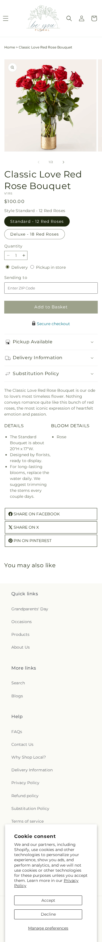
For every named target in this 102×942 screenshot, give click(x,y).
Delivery (20, 267)
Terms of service (27, 821)
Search (18, 682)
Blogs (17, 695)
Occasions (21, 621)
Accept (48, 900)
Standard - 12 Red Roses (37, 221)
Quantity (13, 246)
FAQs (16, 731)
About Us (20, 647)
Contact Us (22, 744)
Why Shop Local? (28, 757)
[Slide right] (63, 162)
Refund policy (25, 795)
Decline (48, 914)
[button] (69, 18)
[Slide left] (38, 162)
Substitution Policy (30, 808)
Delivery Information (32, 769)
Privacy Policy (25, 782)
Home (9, 47)
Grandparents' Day (29, 608)
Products (20, 634)
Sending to (24, 278)
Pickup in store (51, 267)
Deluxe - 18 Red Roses (34, 234)
